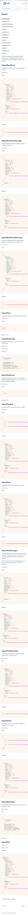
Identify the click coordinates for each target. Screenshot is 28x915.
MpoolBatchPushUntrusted (7, 26)
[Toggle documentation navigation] (26, 8)
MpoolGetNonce (5, 35)
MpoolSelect (4, 48)
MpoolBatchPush (5, 21)
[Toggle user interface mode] (23, 3)
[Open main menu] (26, 3)
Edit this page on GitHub (9, 899)
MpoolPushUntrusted (6, 45)
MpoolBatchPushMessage (7, 24)
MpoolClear (4, 29)
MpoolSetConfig (5, 51)
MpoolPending (5, 37)
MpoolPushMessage (6, 43)
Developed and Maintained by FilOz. (9, 913)
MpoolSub (4, 53)
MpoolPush (4, 40)
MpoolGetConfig (5, 32)
